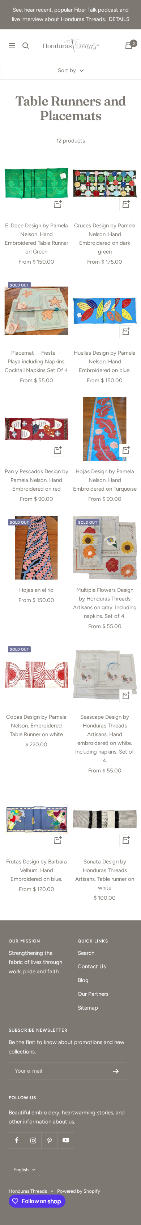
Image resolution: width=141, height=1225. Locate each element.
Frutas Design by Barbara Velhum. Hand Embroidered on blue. (36, 870)
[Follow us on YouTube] (65, 1140)
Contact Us (92, 966)
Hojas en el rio (36, 590)
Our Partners (93, 994)
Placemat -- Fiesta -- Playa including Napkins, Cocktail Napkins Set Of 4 (36, 362)
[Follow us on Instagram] (33, 1140)
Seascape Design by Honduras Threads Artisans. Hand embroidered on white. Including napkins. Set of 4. (104, 739)
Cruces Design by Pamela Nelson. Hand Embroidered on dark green (105, 238)
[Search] (25, 45)
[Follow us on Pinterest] (49, 1140)
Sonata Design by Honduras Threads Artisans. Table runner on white (104, 874)
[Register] (116, 1071)
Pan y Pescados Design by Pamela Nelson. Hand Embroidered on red (36, 480)
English (21, 1169)
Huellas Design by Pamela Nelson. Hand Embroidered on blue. (105, 362)
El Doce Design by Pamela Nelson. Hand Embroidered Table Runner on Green (36, 238)
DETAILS (119, 19)
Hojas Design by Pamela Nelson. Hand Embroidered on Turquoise (105, 480)
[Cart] (128, 45)
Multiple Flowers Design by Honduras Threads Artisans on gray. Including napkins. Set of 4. (105, 603)
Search (86, 953)
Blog (83, 980)
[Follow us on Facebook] (17, 1140)
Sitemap (88, 1008)
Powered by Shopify (78, 1191)
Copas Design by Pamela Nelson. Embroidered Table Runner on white (36, 726)
